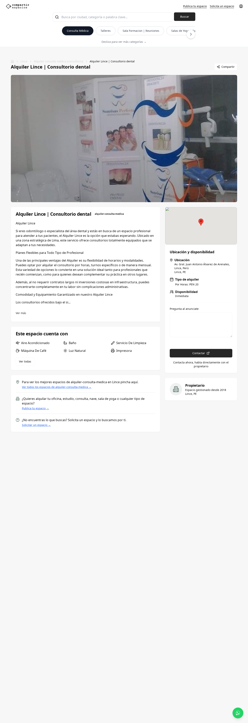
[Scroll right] (190, 34)
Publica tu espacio (195, 6)
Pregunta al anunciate (184, 308)
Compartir (228, 67)
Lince (24, 61)
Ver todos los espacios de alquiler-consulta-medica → (56, 387)
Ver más (21, 313)
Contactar (198, 353)
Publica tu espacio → (35, 408)
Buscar (184, 16)
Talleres (106, 31)
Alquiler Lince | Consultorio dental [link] (112, 61)
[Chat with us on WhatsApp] (237, 713)
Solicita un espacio (222, 6)
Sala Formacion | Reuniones (141, 31)
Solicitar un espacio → (36, 425)
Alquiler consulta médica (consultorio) (58, 61)
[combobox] (112, 17)
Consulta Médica (78, 31)
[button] (200, 222)
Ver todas (25, 361)
